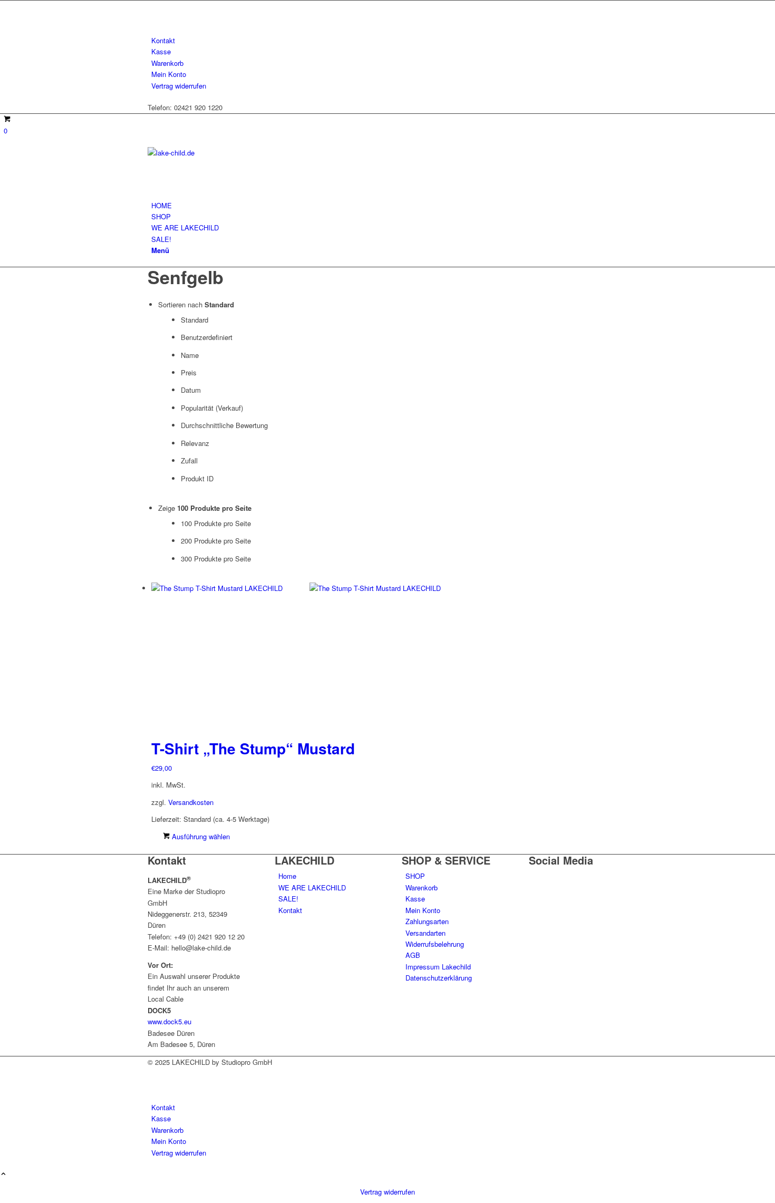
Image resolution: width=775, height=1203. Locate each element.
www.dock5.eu (169, 1021)
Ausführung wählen (200, 836)
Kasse (161, 51)
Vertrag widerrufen (178, 86)
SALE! (288, 899)
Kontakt (163, 40)
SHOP (415, 876)
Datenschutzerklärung (438, 978)
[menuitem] (389, 40)
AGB (412, 955)
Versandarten (425, 933)
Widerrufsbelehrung (434, 944)
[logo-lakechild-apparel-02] (227, 153)
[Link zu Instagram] (154, 18)
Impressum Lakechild (438, 967)
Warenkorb (167, 63)
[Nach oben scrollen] (3, 1174)
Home (287, 876)
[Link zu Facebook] (154, 6)
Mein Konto (168, 74)
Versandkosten (191, 802)
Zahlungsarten (427, 921)
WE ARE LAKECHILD (312, 887)
